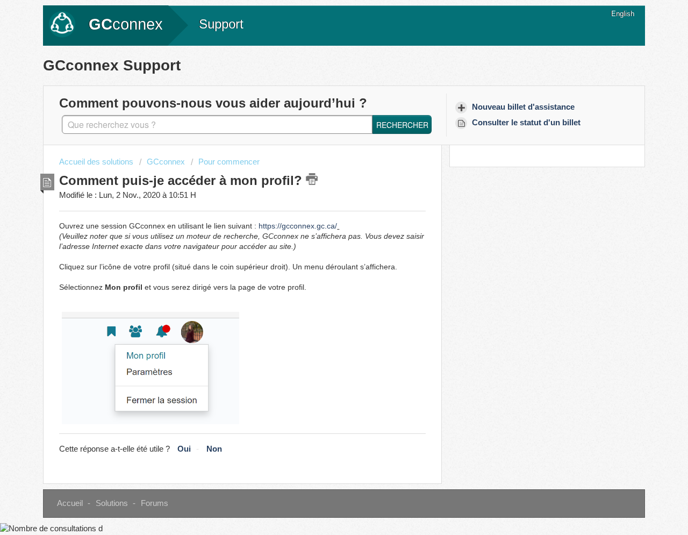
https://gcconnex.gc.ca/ (298, 226)
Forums (154, 503)
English (622, 14)
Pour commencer (229, 162)
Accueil (70, 503)
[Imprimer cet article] (312, 179)
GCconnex (166, 162)
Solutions (112, 503)
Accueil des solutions (97, 162)
